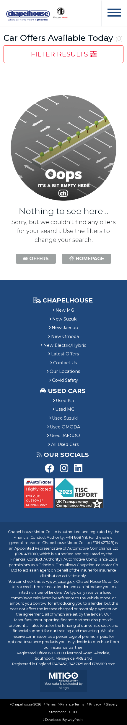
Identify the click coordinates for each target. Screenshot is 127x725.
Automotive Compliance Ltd (92, 548)
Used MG (64, 409)
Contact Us (65, 362)
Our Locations (65, 371)
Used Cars (67, 390)
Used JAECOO (65, 435)
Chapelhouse (67, 300)
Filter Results (60, 54)
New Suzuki (64, 319)
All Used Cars (65, 444)
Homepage (89, 258)
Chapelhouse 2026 (26, 704)
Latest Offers (65, 354)
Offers (38, 258)
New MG (65, 310)
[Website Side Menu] (114, 13)
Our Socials (66, 454)
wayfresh (75, 720)
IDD (74, 712)
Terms (51, 704)
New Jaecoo (65, 327)
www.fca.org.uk (60, 581)
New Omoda (65, 336)
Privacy (95, 704)
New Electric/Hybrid (65, 345)
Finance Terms (72, 704)
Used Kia (65, 400)
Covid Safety (65, 380)
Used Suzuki (65, 418)
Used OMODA (65, 427)
